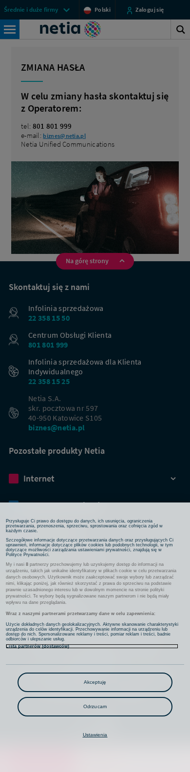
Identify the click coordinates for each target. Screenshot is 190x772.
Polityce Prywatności (27, 554)
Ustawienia (95, 734)
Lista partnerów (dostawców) (37, 646)
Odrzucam (95, 706)
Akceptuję (95, 682)
